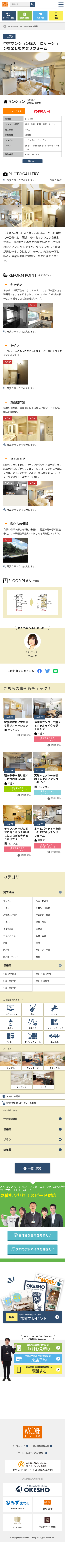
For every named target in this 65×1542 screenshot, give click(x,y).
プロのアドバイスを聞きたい (35, 1249)
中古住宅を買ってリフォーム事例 (21, 1103)
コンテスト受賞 (13, 1096)
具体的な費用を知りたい (35, 1235)
